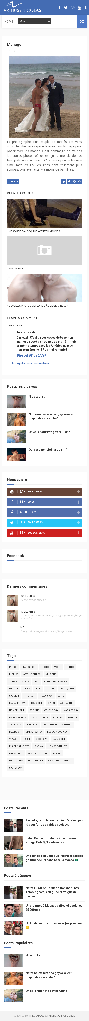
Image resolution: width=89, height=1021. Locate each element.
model (50, 688)
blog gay (31, 724)
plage (56, 753)
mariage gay (70, 710)
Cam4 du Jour (39, 717)
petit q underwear (55, 681)
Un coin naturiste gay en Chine (49, 432)
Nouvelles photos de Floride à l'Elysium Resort (38, 305)
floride (13, 181)
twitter (72, 717)
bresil (26, 739)
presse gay (16, 753)
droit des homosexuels (57, 724)
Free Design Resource (61, 1016)
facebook (14, 732)
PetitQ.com (16, 760)
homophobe (35, 760)
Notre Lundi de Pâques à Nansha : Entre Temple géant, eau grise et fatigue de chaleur (53, 892)
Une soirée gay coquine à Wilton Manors (33, 231)
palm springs (17, 717)
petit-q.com (67, 688)
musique (51, 674)
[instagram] (72, 8)
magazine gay (17, 703)
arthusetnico (32, 674)
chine (26, 688)
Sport (51, 703)
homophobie (16, 710)
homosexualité (57, 746)
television (46, 696)
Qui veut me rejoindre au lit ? (48, 449)
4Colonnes (27, 596)
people (13, 688)
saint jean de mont (60, 760)
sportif (34, 710)
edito (61, 696)
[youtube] (79, 8)
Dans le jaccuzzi (18, 268)
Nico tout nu (37, 396)
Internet (29, 696)
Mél (22, 627)
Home (9, 21)
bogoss (58, 717)
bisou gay (41, 739)
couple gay (51, 710)
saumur (14, 696)
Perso (13, 667)
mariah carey (34, 732)
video (38, 688)
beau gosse (29, 667)
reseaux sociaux (57, 732)
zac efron (15, 724)
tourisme (36, 703)
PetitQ (70, 667)
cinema (38, 746)
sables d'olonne (38, 753)
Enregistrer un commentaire (30, 363)
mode (57, 667)
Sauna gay (15, 768)
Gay (36, 681)
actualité (66, 703)
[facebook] (59, 8)
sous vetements (19, 681)
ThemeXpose (36, 1016)
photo (45, 667)
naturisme (59, 739)
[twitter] (65, 8)
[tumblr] (85, 8)
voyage (13, 739)
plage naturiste (19, 746)
